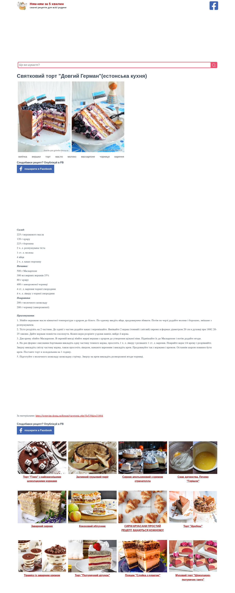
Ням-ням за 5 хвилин (47, 4)
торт (48, 156)
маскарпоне (88, 156)
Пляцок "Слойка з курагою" (142, 575)
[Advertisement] (117, 36)
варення (119, 156)
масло (59, 156)
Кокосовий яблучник (92, 526)
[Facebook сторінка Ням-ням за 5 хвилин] (214, 2)
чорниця (105, 156)
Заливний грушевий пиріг (92, 476)
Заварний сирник (42, 526)
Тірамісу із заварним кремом (42, 575)
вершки (36, 156)
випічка (22, 156)
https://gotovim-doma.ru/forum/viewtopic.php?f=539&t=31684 (69, 415)
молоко (72, 156)
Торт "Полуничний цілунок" (92, 575)
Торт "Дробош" (192, 526)
